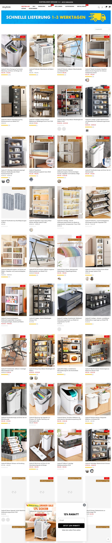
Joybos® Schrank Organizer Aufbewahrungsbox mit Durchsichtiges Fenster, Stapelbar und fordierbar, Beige (68, 171)
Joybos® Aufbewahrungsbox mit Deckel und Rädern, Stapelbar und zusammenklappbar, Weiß (13, 271)
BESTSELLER (26, 6)
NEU (34, 6)
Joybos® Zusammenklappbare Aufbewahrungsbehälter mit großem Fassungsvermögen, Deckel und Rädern (12, 320)
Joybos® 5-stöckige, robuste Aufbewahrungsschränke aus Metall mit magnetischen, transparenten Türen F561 (68, 222)
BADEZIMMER (33, 8)
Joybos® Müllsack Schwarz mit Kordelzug (12, 463)
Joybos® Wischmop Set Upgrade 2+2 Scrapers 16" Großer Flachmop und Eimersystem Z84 (39, 419)
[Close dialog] (84, 505)
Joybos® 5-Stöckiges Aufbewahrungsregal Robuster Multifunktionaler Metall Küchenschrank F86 (13, 171)
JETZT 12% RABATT (71, 526)
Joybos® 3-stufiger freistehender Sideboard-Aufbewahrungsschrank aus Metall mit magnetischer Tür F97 (69, 320)
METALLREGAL (82, 6)
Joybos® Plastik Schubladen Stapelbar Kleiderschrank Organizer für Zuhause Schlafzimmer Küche (96, 70)
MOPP (50, 6)
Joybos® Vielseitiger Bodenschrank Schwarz (97, 463)
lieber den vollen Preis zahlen (71, 530)
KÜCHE (24, 8)
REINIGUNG (41, 6)
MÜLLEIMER (58, 6)
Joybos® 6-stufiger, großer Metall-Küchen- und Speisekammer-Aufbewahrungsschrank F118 (97, 121)
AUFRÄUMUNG (69, 6)
